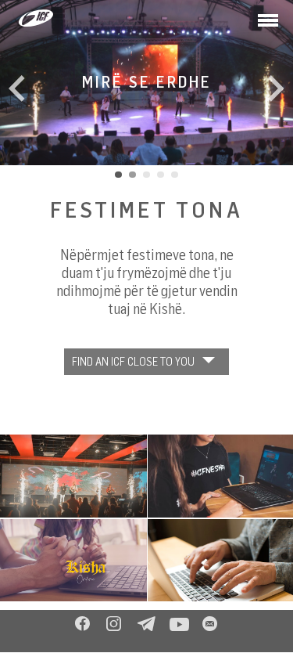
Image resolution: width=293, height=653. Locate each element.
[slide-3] (147, 175)
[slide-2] (133, 175)
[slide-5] (174, 175)
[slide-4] (160, 175)
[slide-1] (119, 175)
